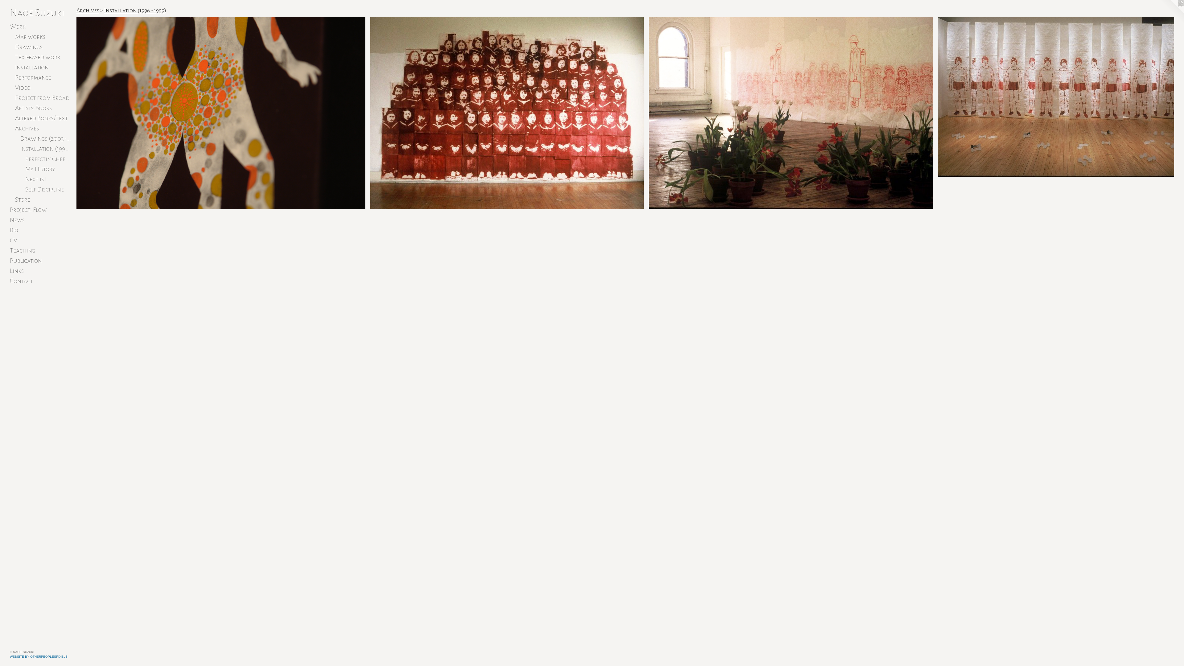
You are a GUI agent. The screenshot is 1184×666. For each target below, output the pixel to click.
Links (17, 270)
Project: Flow (28, 209)
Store (22, 199)
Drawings (29, 46)
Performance (33, 77)
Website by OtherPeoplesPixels (39, 656)
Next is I (36, 179)
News (17, 219)
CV (13, 240)
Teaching (22, 250)
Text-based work (37, 57)
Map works (30, 36)
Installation (32, 67)
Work (18, 26)
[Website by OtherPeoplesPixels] (1171, 12)
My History (40, 169)
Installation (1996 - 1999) (46, 148)
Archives (27, 128)
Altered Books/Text (41, 118)
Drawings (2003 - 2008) (46, 138)
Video (23, 87)
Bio (14, 230)
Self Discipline (44, 189)
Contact (21, 281)
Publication (26, 260)
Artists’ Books (33, 108)
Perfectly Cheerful (48, 158)
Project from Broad (42, 97)
